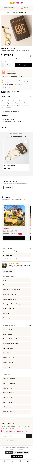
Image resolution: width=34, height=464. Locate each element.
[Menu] (5, 461)
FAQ (4, 280)
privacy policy (12, 440)
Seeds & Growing (8, 362)
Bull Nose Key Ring (9, 165)
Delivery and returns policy (12, 289)
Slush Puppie (7, 334)
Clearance (6, 197)
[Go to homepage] (16, 3)
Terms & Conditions (9, 299)
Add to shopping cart (23, 65)
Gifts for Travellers (9, 378)
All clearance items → (20, 199)
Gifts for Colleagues (9, 383)
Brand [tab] (4, 128)
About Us (6, 313)
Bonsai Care (7, 353)
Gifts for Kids (7, 402)
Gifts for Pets (7, 388)
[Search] (12, 461)
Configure (9, 452)
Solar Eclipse (7, 367)
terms (20, 440)
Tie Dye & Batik (8, 348)
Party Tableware (8, 358)
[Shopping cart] (20, 461)
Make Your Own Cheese (11, 343)
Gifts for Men (7, 412)
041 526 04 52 (7, 255)
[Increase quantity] (12, 65)
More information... (18, 449)
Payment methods (9, 294)
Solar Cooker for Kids (10, 231)
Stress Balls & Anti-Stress (11, 339)
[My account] (28, 461)
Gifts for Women (8, 393)
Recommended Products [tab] (16, 136)
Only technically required (21, 452)
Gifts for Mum (7, 397)
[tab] (16, 96)
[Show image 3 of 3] (14, 44)
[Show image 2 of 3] (12, 44)
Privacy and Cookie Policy (11, 304)
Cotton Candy (7, 329)
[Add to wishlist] (29, 17)
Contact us (6, 285)
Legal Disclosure (8, 308)
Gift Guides (6, 374)
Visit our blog (7, 271)
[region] (16, 30)
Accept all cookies (17, 456)
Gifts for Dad (7, 407)
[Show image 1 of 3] (9, 44)
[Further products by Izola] (31, 55)
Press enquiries (8, 318)
